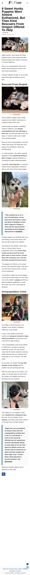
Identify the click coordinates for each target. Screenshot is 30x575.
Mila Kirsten (5, 32)
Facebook (18, 231)
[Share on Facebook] (3, 474)
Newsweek (8, 461)
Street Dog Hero (16, 114)
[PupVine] (15, 3)
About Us (5, 569)
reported (4, 420)
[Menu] (2, 3)
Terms (20, 569)
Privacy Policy (13, 569)
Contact (18, 571)
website (17, 280)
